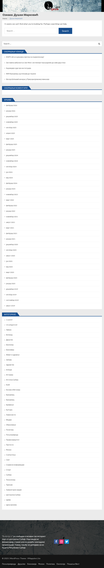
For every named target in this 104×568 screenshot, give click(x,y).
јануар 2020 (10, 284)
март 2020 (10, 272)
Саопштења (11, 455)
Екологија (10, 345)
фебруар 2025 (11, 144)
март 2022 (10, 200)
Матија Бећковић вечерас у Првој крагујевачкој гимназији (27, 79)
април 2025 (10, 133)
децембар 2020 (12, 244)
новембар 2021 (12, 217)
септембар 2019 (12, 300)
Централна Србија (13, 495)
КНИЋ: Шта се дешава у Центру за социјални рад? (25, 57)
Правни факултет (13, 440)
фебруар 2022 (11, 206)
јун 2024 (9, 172)
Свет (8, 460)
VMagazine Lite (33, 558)
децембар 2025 (12, 116)
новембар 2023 (12, 194)
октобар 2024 (11, 167)
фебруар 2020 (11, 278)
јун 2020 (9, 261)
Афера (8, 330)
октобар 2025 (11, 128)
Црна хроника (11, 505)
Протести (10, 445)
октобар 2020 (11, 250)
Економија (10, 350)
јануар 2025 (10, 150)
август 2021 (10, 222)
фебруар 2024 (11, 183)
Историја (9, 375)
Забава (9, 360)
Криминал (10, 405)
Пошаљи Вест (73, 564)
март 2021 (10, 228)
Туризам (9, 485)
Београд (9, 335)
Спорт (8, 470)
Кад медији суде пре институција (18, 68)
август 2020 (10, 256)
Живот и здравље (13, 355)
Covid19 (9, 320)
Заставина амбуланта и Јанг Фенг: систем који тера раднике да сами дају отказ (36, 63)
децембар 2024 (12, 155)
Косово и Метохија (13, 390)
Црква (8, 500)
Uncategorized (11, 325)
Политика (10, 430)
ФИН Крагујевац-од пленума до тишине (21, 74)
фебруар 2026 (11, 105)
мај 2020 (9, 267)
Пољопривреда (12, 435)
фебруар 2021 (11, 233)
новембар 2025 (12, 122)
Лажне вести (11, 415)
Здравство (10, 365)
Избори (9, 370)
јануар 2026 (10, 111)
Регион (8, 450)
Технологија (10, 480)
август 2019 (10, 306)
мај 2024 (9, 178)
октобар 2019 (11, 295)
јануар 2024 (10, 189)
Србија (9, 475)
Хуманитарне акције (14, 490)
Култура (9, 410)
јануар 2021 (10, 239)
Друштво (9, 340)
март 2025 (10, 139)
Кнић (8, 385)
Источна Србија (12, 380)
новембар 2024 (12, 161)
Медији (9, 420)
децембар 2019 (12, 289)
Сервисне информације (15, 465)
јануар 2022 (10, 211)
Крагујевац (10, 395)
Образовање (11, 425)
